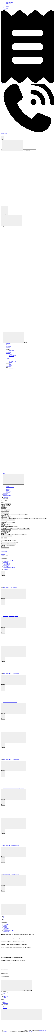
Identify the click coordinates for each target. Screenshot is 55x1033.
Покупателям (8, 353)
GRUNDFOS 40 (5, 569)
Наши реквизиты (5, 1003)
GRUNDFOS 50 (5, 562)
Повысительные (8, 347)
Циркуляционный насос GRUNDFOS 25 (9, 567)
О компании (5, 4)
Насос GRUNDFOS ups (6, 932)
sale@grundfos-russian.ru (4, 133)
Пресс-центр (5, 7)
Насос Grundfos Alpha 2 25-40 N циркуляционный (10, 587)
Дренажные (7, 344)
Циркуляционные (8, 343)
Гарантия (4, 997)
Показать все (10, 357)
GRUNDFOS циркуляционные (7, 929)
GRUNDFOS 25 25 (6, 931)
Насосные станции (8, 346)
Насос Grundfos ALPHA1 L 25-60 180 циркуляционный (11, 845)
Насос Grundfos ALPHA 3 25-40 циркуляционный (10, 702)
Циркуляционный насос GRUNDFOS (8, 930)
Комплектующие (8, 352)
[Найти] (1, 150)
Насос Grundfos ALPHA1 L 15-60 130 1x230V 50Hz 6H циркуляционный (13, 788)
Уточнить (8, 505)
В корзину (3, 598)
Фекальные (7, 348)
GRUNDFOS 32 (5, 568)
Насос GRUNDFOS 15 (6, 566)
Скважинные (8, 489)
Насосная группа (8, 351)
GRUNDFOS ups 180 (6, 561)
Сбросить (3, 505)
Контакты (7, 6)
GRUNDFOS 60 (5, 926)
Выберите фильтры (10, 545)
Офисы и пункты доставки (12, 361)
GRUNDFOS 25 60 (6, 565)
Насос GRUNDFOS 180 (6, 563)
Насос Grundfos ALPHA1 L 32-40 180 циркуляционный (11, 874)
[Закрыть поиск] (12, 145)
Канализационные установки (10, 345)
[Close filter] (3, 502)
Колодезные (7, 486)
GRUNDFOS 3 (5, 927)
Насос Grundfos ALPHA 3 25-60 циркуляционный (10, 730)
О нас (6, 5)
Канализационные (11, 350)
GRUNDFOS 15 (5, 925)
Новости (7, 8)
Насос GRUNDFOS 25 (6, 924)
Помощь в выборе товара (9, 2)
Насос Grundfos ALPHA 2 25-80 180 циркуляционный (11, 673)
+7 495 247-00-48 (3, 132)
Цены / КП (7, 1)
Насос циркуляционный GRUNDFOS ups (9, 560)
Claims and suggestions (6, 1006)
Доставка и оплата (8, 3)
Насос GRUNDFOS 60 (6, 564)
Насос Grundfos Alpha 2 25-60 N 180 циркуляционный (11, 644)
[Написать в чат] (21, 1014)
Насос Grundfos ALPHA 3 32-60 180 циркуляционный (11, 759)
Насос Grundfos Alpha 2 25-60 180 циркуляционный (10, 616)
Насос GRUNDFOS (6, 928)
